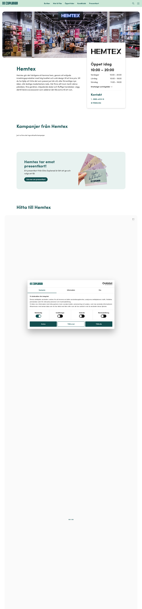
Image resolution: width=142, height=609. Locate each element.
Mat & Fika (57, 3)
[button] (106, 87)
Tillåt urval (71, 324)
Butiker (47, 3)
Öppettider (69, 3)
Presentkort (94, 3)
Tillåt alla (99, 324)
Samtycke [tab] (42, 290)
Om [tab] (100, 290)
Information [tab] (71, 290)
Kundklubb (81, 3)
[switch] (60, 316)
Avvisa (43, 324)
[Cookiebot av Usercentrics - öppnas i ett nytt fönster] (103, 283)
